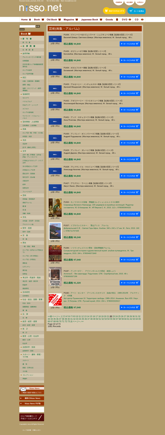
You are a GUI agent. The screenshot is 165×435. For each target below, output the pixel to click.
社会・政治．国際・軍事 (32, 299)
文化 (24, 217)
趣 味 (25, 364)
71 (63, 321)
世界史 (25, 274)
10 (77, 316)
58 (120, 319)
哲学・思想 (27, 228)
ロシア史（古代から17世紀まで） (33, 251)
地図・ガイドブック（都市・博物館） (33, 89)
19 (102, 316)
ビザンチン (26, 267)
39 (66, 319)
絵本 (24, 184)
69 (57, 321)
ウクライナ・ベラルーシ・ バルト (32, 117)
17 (97, 316)
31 (136, 316)
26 (122, 316)
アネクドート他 (28, 224)
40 (69, 319)
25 (119, 316)
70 (60, 321)
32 (139, 316)
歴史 (24, 243)
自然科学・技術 (29, 347)
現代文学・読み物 (29, 177)
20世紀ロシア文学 (29, 170)
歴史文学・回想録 (29, 173)
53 (105, 319)
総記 (24, 77)
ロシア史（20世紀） (30, 259)
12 (82, 316)
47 (88, 319)
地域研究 (26, 94)
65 (139, 319)
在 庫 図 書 (28, 50)
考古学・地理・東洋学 (30, 281)
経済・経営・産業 (30, 321)
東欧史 (25, 263)
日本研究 (26, 292)
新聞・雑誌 (26, 85)
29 (131, 316)
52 (103, 319)
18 (99, 316)
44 (80, 319)
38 (63, 319)
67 (52, 321)
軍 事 (25, 310)
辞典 (24, 129)
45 (83, 319)
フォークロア (27, 192)
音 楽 (24, 210)
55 (111, 319)
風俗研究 (26, 288)
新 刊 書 (26, 42)
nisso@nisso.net (70, 1)
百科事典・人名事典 (31, 122)
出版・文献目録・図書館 (31, 81)
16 (94, 316)
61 (128, 319)
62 (131, 319)
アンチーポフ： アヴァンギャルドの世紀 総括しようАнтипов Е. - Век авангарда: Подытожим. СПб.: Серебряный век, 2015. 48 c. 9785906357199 (96, 273)
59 (122, 319)
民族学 (25, 285)
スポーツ (26, 360)
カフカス (26, 109)
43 (77, 319)
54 (108, 319)
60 (125, 319)
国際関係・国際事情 (29, 307)
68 (54, 321)
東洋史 (25, 270)
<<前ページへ (54, 316)
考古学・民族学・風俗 (32, 278)
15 (91, 316)
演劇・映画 (26, 213)
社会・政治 (26, 303)
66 (49, 321)
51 (100, 319)
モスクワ (26, 98)
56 (114, 319)
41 (71, 319)
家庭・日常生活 (28, 368)
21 (108, 316)
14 (88, 316)
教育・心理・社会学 (31, 336)
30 (133, 316)
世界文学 (26, 188)
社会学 (25, 343)
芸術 (24, 195)
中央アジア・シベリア (30, 105)
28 (128, 316)
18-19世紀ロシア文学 (30, 166)
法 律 (25, 314)
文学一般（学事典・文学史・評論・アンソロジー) (33, 156)
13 (85, 316)
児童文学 (26, 181)
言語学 (25, 144)
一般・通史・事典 (29, 246)
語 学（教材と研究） (30, 147)
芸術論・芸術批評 (29, 199)
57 (117, 319)
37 (60, 319)
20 (105, 316)
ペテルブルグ (27, 101)
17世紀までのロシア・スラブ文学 (33, 162)
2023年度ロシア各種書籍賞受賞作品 (33, 65)
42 (74, 319)
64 (137, 319)
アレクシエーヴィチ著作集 (32, 57)
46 (86, 319)
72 (66, 321)
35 (54, 319)
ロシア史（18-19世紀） (31, 256)
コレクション (28, 375)
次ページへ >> (77, 321)
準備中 (25, 379)
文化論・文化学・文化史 (31, 221)
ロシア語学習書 (28, 74)
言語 (24, 140)
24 (116, 316)
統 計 (25, 329)
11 (80, 316)
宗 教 (25, 235)
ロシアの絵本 (27, 70)
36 (57, 319)
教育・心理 (26, 340)
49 (94, 319)
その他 (25, 371)
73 (69, 321)
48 (91, 319)
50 (97, 319)
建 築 (24, 206)
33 (49, 319)
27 (125, 316)
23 (114, 316)
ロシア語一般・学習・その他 (33, 133)
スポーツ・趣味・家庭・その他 (32, 355)
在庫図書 (26, 61)
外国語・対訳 (27, 136)
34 (52, 319)
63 (134, 319)
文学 (24, 151)
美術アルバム (27, 203)
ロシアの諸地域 (28, 112)
